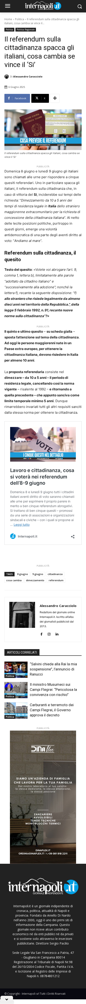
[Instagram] (49, 633)
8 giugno (22, 574)
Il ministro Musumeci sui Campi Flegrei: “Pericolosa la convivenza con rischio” (53, 689)
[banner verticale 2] (43, 797)
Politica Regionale (26, 29)
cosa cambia (14, 580)
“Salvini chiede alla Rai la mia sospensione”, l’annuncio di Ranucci (53, 669)
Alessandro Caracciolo (27, 76)
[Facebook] (41, 633)
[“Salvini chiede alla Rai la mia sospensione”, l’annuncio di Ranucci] (16, 670)
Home (8, 19)
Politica (19, 19)
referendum (56, 580)
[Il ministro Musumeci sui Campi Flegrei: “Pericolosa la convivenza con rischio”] (16, 690)
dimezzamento (35, 580)
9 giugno (37, 574)
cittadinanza (55, 574)
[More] (55, 98)
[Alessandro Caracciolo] (7, 76)
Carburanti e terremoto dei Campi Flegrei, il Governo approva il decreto (52, 710)
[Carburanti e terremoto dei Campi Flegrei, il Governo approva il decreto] (16, 710)
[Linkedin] (56, 633)
